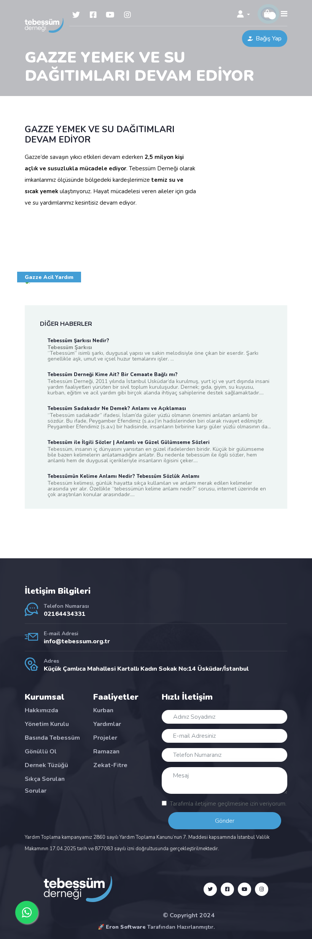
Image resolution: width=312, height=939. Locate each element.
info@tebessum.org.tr (77, 641)
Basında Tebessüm (52, 738)
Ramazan (106, 751)
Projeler (105, 738)
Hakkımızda (41, 710)
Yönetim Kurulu (47, 724)
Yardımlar (107, 724)
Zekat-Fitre (110, 765)
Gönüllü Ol (41, 751)
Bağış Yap (269, 38)
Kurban (103, 710)
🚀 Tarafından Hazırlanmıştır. (156, 927)
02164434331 (65, 614)
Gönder (224, 821)
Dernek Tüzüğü (46, 765)
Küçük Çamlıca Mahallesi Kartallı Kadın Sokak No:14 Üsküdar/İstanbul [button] (146, 669)
